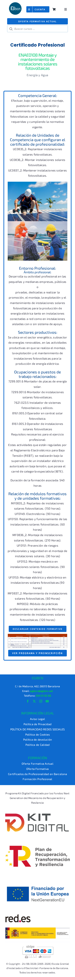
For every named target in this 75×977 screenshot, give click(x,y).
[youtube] (47, 701)
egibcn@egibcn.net (41, 690)
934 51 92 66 (43, 695)
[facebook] (27, 701)
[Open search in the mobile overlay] (37, 28)
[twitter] (34, 701)
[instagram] (40, 701)
